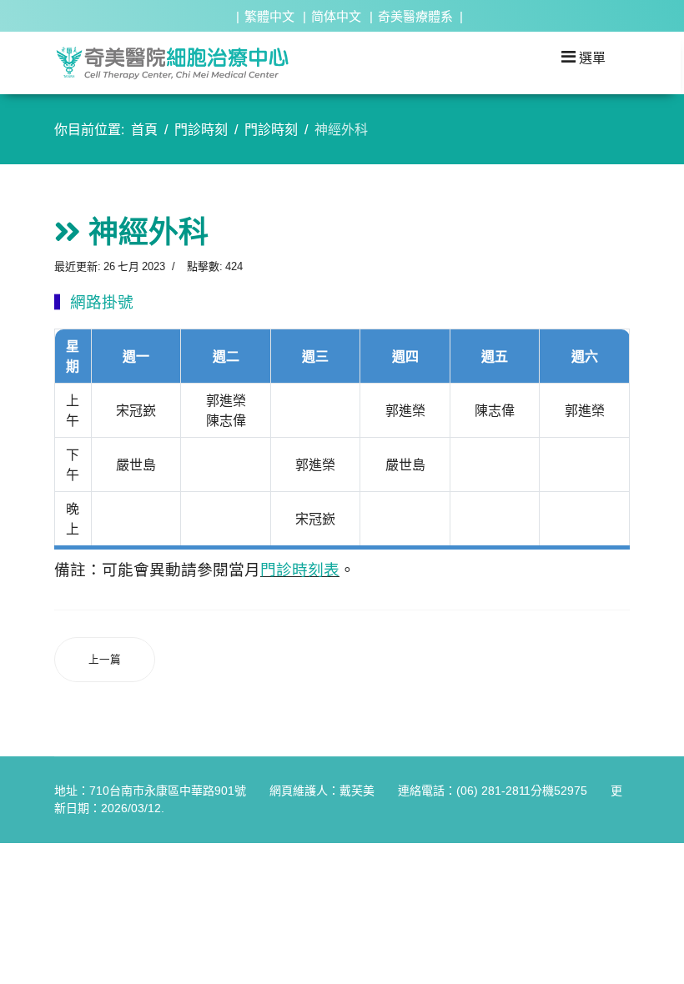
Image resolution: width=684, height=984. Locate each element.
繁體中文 (269, 16)
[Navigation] (583, 57)
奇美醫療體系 (415, 16)
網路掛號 (101, 302)
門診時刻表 (299, 570)
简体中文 (336, 16)
